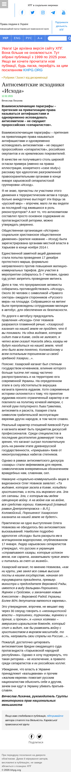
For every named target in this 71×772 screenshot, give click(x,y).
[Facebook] (32, 736)
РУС (29, 38)
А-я (40, 38)
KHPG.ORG (33, 70)
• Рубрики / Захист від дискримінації (25, 77)
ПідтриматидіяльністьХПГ (61, 26)
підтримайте (55, 715)
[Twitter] (39, 736)
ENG (17, 38)
